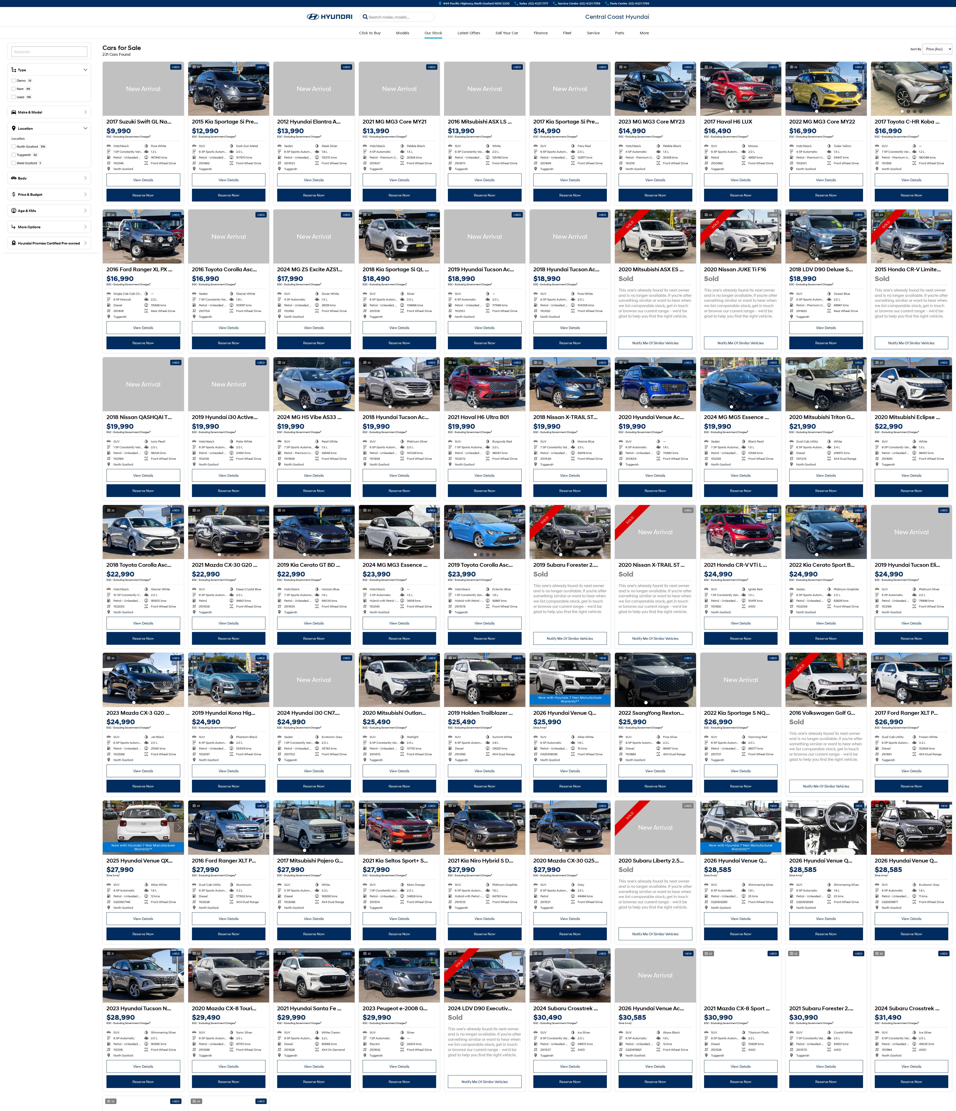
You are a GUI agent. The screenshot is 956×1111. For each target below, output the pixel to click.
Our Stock (433, 32)
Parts (619, 32)
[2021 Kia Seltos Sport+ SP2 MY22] (399, 827)
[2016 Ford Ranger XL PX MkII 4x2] (143, 237)
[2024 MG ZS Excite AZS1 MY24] (314, 237)
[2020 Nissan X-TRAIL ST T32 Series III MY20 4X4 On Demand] (655, 532)
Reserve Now (143, 195)
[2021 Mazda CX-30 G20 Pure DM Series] (228, 532)
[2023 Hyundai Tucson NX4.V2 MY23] (143, 975)
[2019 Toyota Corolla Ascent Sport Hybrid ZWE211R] (484, 532)
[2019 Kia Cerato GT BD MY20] (314, 532)
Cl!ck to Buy (370, 32)
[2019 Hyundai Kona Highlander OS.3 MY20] (228, 680)
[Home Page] (329, 17)
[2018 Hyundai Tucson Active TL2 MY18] (570, 237)
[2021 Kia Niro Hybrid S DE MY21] (484, 827)
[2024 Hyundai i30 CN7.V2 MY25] (314, 680)
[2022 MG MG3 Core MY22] (826, 89)
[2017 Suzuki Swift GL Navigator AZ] (143, 89)
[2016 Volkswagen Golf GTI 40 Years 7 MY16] (826, 680)
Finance (541, 32)
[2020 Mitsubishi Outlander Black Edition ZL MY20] (399, 680)
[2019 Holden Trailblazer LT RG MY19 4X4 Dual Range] (484, 680)
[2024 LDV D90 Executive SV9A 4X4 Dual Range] (484, 975)
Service (593, 32)
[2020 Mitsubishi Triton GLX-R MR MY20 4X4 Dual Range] (826, 384)
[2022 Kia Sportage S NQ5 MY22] (741, 680)
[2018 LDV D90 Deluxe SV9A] (826, 237)
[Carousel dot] (219, 111)
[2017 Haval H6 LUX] (741, 89)
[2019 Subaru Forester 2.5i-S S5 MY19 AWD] (570, 532)
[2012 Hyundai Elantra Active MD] (314, 89)
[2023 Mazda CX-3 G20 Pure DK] (143, 680)
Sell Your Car (507, 32)
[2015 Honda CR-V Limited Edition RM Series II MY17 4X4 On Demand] (911, 237)
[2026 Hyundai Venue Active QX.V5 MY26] (655, 975)
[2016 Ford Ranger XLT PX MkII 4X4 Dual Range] (228, 827)
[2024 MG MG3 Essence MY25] (399, 532)
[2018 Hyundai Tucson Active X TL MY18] (399, 384)
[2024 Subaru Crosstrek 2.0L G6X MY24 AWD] (570, 975)
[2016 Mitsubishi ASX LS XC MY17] (484, 89)
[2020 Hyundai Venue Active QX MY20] (655, 384)
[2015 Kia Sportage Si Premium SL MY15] (228, 89)
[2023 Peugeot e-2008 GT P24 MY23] (399, 975)
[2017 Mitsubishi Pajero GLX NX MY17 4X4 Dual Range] (314, 827)
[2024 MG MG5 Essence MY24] (741, 384)
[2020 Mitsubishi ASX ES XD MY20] (655, 237)
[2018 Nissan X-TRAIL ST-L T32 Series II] (570, 384)
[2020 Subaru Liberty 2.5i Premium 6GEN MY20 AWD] (655, 827)
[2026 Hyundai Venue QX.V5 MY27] (911, 827)
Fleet (567, 32)
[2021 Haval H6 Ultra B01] (484, 384)
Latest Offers (469, 32)
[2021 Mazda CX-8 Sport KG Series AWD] (741, 975)
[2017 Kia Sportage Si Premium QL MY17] (570, 89)
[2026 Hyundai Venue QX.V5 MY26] (570, 680)
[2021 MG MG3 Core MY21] (399, 89)
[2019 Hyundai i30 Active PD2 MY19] (228, 384)
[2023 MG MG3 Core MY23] (655, 89)
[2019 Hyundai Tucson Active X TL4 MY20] (484, 237)
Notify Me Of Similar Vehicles (655, 343)
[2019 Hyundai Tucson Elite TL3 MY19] (911, 532)
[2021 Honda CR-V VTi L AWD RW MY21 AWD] (741, 532)
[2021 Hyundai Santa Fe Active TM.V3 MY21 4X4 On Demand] (314, 975)
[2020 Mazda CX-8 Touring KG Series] (228, 975)
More (644, 32)
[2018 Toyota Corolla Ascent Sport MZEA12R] (143, 532)
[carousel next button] (264, 89)
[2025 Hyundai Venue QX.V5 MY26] (143, 827)
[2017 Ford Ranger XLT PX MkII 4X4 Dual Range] (911, 680)
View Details (143, 180)
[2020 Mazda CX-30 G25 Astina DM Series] (570, 827)
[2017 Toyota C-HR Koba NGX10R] (911, 89)
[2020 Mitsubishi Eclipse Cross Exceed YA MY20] (911, 384)
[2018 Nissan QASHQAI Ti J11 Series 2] (143, 384)
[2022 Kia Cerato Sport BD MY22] (826, 532)
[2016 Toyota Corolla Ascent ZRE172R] (228, 237)
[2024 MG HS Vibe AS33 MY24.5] (314, 384)
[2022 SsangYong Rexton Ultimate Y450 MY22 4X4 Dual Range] (655, 680)
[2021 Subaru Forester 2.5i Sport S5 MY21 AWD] (826, 975)
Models (402, 32)
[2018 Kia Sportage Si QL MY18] (399, 237)
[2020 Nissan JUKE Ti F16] (741, 237)
